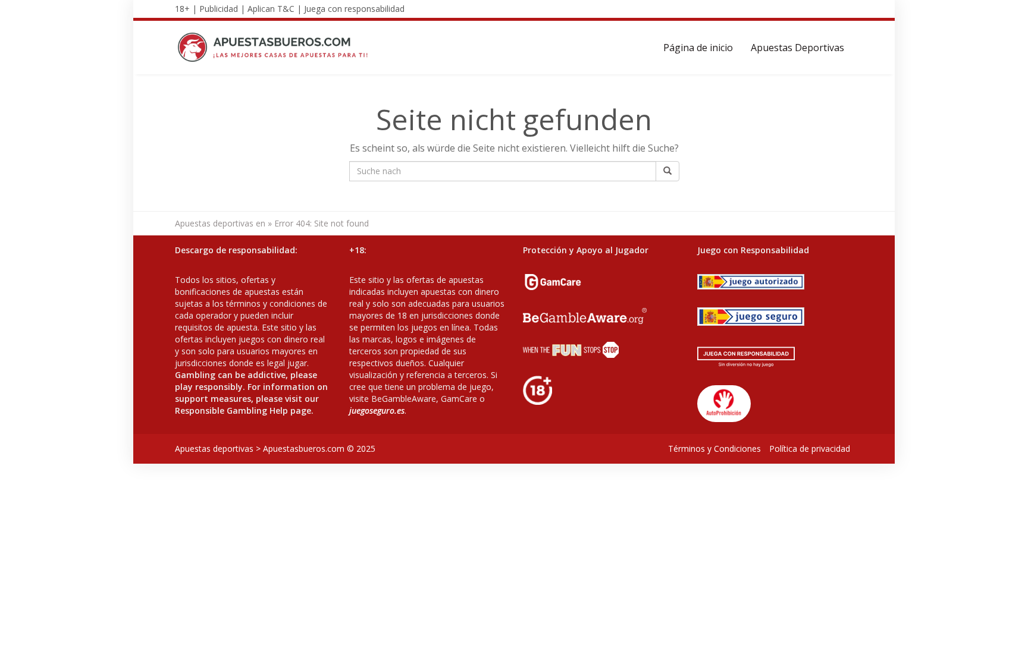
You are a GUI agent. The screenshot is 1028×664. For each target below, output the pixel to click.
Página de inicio (698, 47)
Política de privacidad (809, 448)
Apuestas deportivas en (220, 223)
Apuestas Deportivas (797, 47)
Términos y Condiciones (714, 448)
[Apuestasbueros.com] (276, 47)
